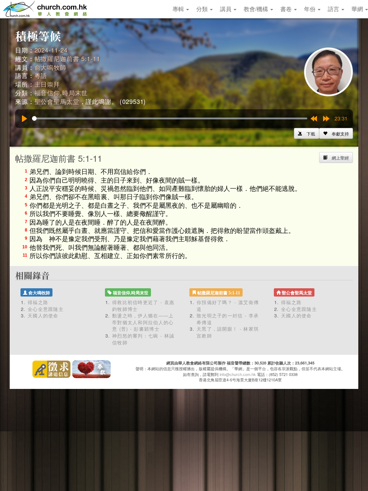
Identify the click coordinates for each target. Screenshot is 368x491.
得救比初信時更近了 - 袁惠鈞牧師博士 (143, 305)
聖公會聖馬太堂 (56, 101)
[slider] (169, 118)
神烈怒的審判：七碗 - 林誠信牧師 (143, 339)
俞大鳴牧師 (50, 67)
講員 (226, 9)
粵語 (40, 75)
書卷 (286, 9)
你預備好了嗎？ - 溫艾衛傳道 (228, 305)
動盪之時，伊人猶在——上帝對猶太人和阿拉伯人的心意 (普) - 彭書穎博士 (143, 322)
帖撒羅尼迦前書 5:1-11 (67, 58)
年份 (310, 9)
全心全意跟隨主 (46, 309)
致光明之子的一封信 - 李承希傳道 (228, 319)
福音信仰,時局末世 (61, 92)
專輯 (178, 9)
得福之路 (38, 302)
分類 (202, 9)
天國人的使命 (43, 315)
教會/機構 (257, 9)
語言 (334, 9)
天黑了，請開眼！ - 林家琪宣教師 (228, 332)
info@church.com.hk (238, 374)
